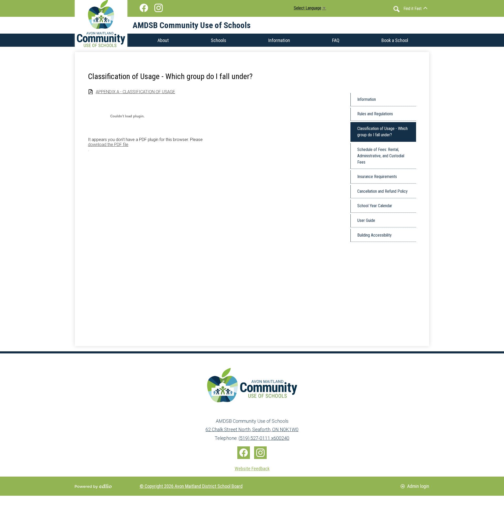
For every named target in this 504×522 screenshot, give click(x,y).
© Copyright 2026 (191, 486)
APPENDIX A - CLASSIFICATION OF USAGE (135, 91)
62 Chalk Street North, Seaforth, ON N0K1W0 (252, 429)
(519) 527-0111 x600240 (264, 438)
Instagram (158, 8)
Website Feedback (252, 468)
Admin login (418, 486)
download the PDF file (108, 144)
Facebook (144, 8)
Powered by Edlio (93, 486)
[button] (415, 8)
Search (396, 9)
